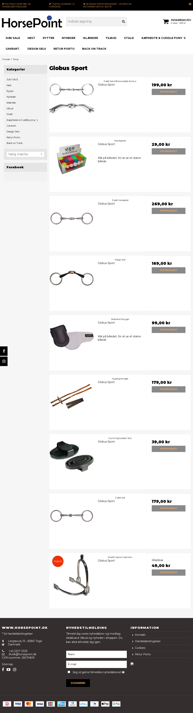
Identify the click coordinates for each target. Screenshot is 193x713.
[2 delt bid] (71, 516)
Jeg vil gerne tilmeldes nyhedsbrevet (100, 671)
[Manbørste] (71, 159)
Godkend (78, 683)
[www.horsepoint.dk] (32, 21)
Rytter (48, 38)
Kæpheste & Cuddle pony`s (164, 38)
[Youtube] (8, 669)
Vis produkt (168, 91)
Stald (129, 38)
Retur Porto (64, 48)
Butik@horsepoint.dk (22, 654)
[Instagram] (4, 361)
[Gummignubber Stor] (71, 456)
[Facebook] (4, 351)
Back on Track (94, 48)
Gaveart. (13, 48)
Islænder (90, 38)
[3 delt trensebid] (71, 218)
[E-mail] (96, 664)
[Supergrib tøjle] (71, 397)
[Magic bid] (71, 278)
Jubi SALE (13, 38)
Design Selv (37, 48)
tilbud (111, 38)
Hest (31, 38)
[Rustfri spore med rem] (71, 575)
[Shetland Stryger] (71, 337)
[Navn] (96, 654)
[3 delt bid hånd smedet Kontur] (71, 99)
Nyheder (68, 38)
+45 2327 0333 (18, 651)
